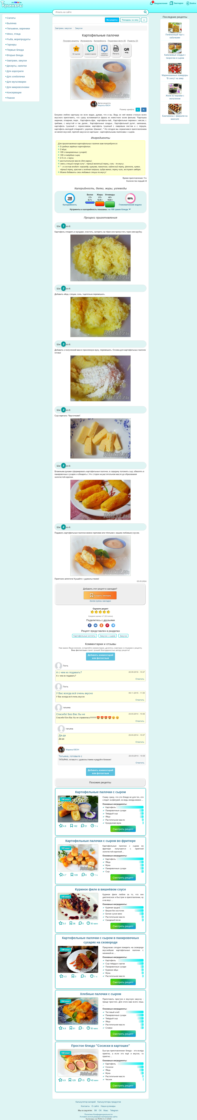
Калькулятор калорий (86, 1101)
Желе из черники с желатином (175, 97)
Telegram (114, 1110)
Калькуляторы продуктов (109, 1101)
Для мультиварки (16, 81)
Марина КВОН (72, 749)
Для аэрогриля (15, 71)
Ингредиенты (86, 40)
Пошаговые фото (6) (117, 40)
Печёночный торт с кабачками (175, 36)
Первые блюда (15, 49)
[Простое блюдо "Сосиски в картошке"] (78, 1062)
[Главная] (12, 4)
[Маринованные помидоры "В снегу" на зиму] (175, 68)
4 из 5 (105, 612)
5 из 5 (109, 612)
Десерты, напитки (17, 65)
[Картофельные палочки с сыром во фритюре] (78, 857)
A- (138, 109)
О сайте (95, 1106)
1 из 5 (92, 612)
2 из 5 (96, 612)
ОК (100, 1110)
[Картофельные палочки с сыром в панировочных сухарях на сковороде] (78, 959)
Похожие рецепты (71, 40)
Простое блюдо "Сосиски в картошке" (100, 1045)
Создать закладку (102, 595)
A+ (144, 109)
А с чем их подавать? (69, 672)
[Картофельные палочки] (100, 79)
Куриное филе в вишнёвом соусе (100, 889)
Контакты (85, 1106)
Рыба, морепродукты (18, 39)
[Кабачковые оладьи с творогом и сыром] (175, 47)
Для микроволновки (18, 87)
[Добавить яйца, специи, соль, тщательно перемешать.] (100, 317)
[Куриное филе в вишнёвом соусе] (78, 906)
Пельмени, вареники (18, 28)
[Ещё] (144, 20)
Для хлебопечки (16, 76)
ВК (95, 1110)
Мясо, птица (14, 33)
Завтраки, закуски (17, 60)
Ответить (139, 678)
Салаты (11, 17)
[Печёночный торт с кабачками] (175, 27)
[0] (106, 52)
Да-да (62, 735)
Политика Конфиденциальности (98, 1114)
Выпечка (11, 23)
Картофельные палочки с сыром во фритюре (100, 840)
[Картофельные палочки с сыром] (78, 808)
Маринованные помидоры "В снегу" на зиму (175, 77)
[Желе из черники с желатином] (175, 88)
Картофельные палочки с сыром (100, 792)
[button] (116, 53)
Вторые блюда (15, 55)
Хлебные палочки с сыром (100, 994)
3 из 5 (100, 612)
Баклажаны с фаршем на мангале (174, 117)
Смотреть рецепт (123, 829)
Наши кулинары (108, 1106)
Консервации (14, 92)
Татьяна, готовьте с (70, 756)
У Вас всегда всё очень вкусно (74, 693)
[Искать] (145, 12)
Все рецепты (112, 20)
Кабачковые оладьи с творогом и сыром (175, 56)
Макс (105, 1110)
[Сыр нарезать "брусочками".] (100, 438)
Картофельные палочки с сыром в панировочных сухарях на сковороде (100, 940)
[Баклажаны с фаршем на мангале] (175, 108)
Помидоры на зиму (130, 20)
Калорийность (100, 40)
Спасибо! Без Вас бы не (70, 714)
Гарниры (11, 44)
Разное (11, 97)
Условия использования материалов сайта (98, 1116)
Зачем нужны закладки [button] (100, 600)
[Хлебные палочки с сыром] (78, 1010)
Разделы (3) (132, 40)
